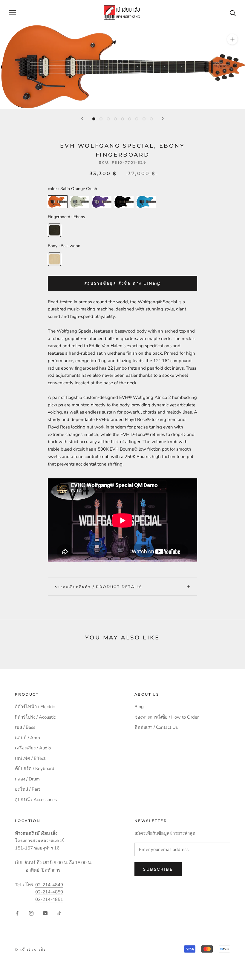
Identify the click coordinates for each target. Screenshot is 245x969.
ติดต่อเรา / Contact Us (156, 727)
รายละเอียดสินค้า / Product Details (98, 586)
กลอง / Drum (27, 779)
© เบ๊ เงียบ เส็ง (30, 949)
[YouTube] (45, 913)
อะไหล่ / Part (27, 789)
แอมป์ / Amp (27, 738)
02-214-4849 (49, 885)
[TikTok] (59, 913)
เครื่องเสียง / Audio (33, 748)
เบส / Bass (25, 727)
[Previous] (82, 118)
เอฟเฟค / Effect (30, 758)
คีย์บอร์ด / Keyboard (34, 768)
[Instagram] (31, 913)
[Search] (233, 13)
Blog (139, 707)
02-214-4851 (49, 899)
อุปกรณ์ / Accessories (36, 800)
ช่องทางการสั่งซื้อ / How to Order (166, 717)
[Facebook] (17, 913)
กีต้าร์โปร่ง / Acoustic (35, 717)
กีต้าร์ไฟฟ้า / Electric (35, 707)
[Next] (163, 118)
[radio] (58, 201)
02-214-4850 (49, 892)
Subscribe (158, 869)
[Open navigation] (12, 12)
